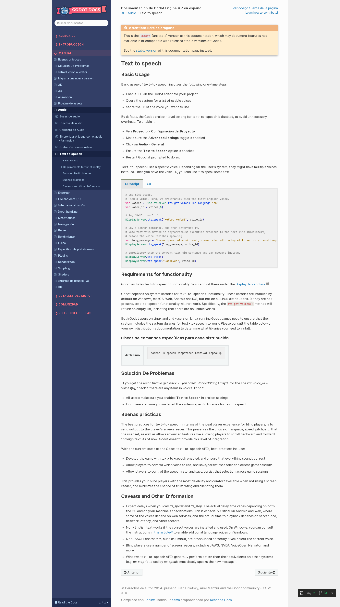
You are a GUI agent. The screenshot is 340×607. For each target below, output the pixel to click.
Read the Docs (221, 600)
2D (60, 85)
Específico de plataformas (76, 249)
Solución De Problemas (74, 66)
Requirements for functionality (82, 167)
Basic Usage (70, 160)
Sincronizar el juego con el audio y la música (81, 138)
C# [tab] (149, 184)
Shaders (63, 274)
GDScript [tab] (132, 184)
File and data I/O (69, 199)
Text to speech (70, 154)
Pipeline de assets (70, 103)
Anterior (133, 572)
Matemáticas (67, 218)
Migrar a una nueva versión (75, 78)
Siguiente (265, 572)
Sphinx (149, 600)
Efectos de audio (70, 123)
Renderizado (66, 262)
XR (60, 287)
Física (62, 243)
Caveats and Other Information (82, 186)
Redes (62, 230)
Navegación (66, 224)
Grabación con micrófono (76, 147)
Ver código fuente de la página (255, 8)
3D (60, 91)
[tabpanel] (199, 228)
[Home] (122, 13)
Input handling (68, 211)
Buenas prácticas (69, 59)
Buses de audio (69, 116)
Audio (62, 110)
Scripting (64, 268)
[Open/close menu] (55, 59)
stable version (146, 50)
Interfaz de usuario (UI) (74, 281)
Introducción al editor (72, 72)
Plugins (63, 255)
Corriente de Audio (71, 130)
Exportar (64, 193)
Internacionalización (71, 205)
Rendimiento (66, 236)
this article (162, 532)
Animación (65, 97)
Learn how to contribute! (262, 12)
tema (176, 600)
